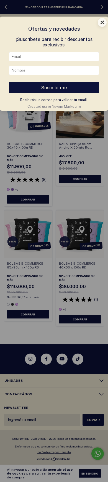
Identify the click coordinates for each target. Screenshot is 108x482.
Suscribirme (54, 87)
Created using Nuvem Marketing (54, 106)
